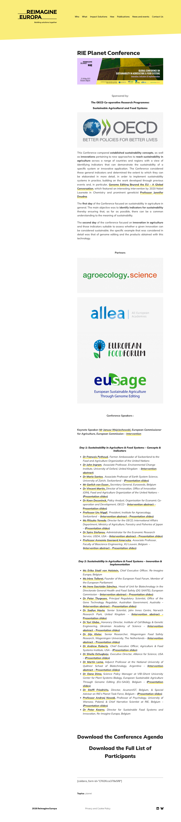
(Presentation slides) (136, 480)
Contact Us (157, 16)
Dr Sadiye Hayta (94, 610)
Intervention (133, 433)
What (84, 16)
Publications (123, 16)
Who (77, 16)
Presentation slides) (95, 508)
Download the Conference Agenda (120, 737)
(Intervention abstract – (141, 504)
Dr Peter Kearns (93, 709)
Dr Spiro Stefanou (94, 532)
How (112, 16)
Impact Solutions (98, 16)
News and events (140, 16)
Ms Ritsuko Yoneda (94, 520)
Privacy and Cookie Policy (97, 808)
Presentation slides (141, 516)
